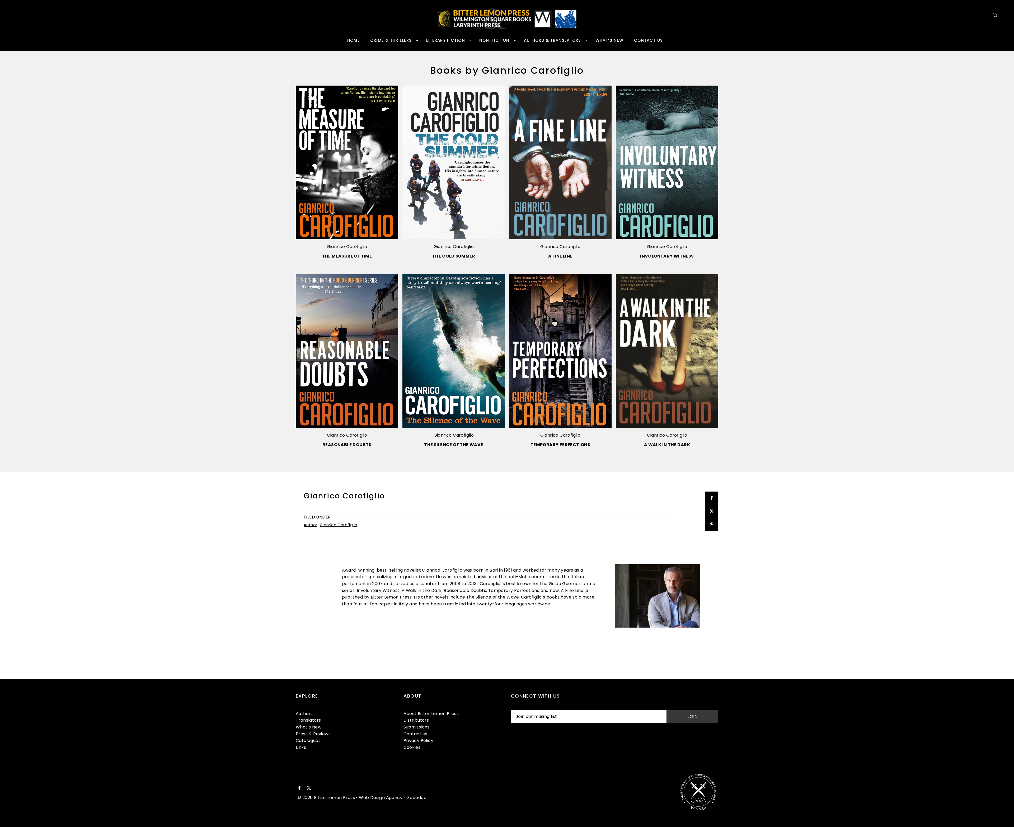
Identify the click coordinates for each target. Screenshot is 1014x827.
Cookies (412, 747)
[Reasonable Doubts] (347, 351)
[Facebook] (299, 788)
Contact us (415, 734)
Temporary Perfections (560, 445)
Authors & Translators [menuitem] (552, 40)
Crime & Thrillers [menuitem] (391, 40)
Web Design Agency (380, 798)
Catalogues (308, 740)
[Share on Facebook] (711, 498)
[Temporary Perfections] (560, 351)
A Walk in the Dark (667, 445)
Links (301, 747)
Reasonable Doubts (347, 445)
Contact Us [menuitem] (648, 40)
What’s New (308, 727)
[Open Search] (995, 14)
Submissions (416, 727)
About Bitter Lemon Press (431, 714)
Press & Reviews (313, 734)
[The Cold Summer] (453, 162)
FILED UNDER (317, 517)
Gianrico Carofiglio (347, 247)
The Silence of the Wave (453, 445)
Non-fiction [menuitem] (494, 40)
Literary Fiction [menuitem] (445, 40)
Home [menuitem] (353, 40)
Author (310, 524)
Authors (304, 714)
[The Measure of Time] (347, 162)
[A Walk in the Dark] (667, 351)
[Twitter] (309, 788)
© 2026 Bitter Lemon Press (326, 798)
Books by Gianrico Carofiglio (507, 70)
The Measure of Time (347, 256)
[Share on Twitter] (711, 511)
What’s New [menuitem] (609, 40)
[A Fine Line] (560, 162)
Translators (308, 720)
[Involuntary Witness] (667, 162)
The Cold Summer (453, 256)
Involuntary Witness (667, 256)
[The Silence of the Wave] (453, 351)
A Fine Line (560, 256)
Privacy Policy (418, 740)
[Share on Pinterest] (711, 524)
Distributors (416, 720)
